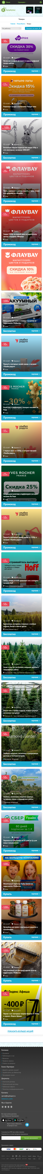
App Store (6, 1120)
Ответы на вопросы (9, 1063)
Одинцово (21, 2)
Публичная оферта (9, 1087)
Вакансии (6, 1058)
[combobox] (11, 28)
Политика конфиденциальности (13, 1089)
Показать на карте (32, 28)
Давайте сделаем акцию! (11, 1070)
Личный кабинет (41, 2)
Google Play (18, 1120)
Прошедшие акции (9, 1075)
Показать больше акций (20, 1031)
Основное (6, 1053)
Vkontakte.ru (5, 1107)
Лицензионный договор (10, 1084)
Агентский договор (9, 1082)
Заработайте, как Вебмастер (12, 1072)
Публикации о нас (8, 1056)
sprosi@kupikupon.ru (8, 1096)
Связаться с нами (7, 1099)
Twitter (8, 1107)
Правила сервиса (8, 1061)
